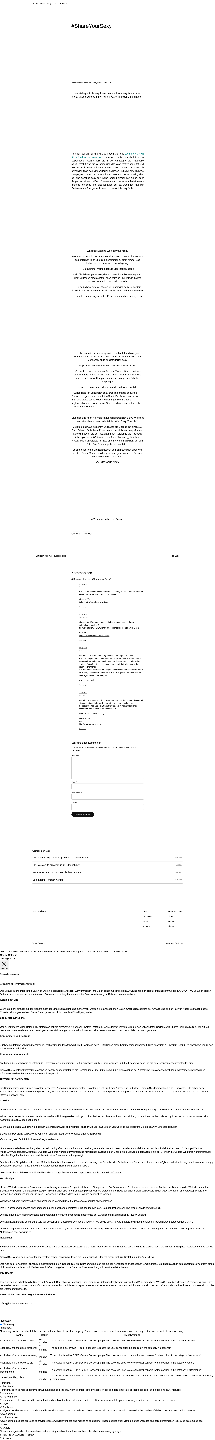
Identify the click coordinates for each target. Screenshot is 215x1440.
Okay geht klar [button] (8, 958)
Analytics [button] (5, 1403)
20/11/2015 (83, 648)
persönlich (86, 533)
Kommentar (76, 755)
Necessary (8, 1324)
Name (74, 782)
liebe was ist (83, 617)
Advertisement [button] (7, 1414)
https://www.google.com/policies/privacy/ (100, 1172)
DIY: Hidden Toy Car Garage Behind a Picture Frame (60, 857)
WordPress (179, 943)
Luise (81, 587)
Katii (80, 651)
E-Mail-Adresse (77, 792)
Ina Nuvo (82, 695)
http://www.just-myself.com (97, 602)
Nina (82, 83)
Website (74, 802)
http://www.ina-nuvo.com (90, 724)
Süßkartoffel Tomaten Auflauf (47, 880)
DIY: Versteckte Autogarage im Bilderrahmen (56, 865)
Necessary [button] (5, 1320)
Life (105, 83)
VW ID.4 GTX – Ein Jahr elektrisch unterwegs (56, 872)
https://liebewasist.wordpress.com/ (94, 635)
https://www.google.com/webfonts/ (19, 1151)
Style (109, 83)
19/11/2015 (83, 584)
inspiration (76, 533)
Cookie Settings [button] (8, 955)
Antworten (82, 607)
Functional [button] (5, 1382)
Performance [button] (7, 1393)
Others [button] (3, 1424)
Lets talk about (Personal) (94, 83)
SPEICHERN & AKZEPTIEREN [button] (17, 1434)
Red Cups (175, 556)
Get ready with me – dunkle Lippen (51, 556)
